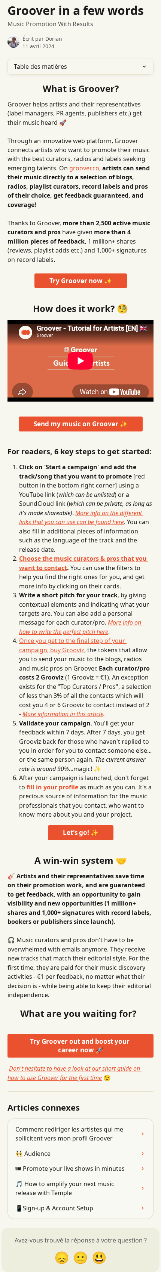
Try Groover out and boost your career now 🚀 (80, 1046)
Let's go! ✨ (80, 832)
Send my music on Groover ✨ (81, 424)
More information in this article (62, 714)
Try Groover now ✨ (80, 280)
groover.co (84, 168)
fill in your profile (52, 787)
